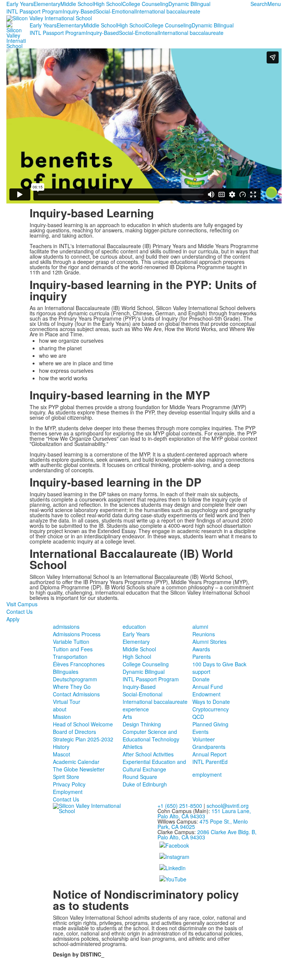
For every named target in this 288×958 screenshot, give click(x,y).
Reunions (203, 634)
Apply (13, 619)
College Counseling (145, 4)
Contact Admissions (76, 694)
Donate (201, 679)
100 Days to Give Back (219, 664)
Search (258, 4)
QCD (198, 716)
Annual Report (209, 754)
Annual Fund (207, 686)
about (59, 709)
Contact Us (19, 611)
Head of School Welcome (83, 724)
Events (200, 731)
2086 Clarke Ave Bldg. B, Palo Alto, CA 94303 (207, 834)
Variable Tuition (71, 641)
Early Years (19, 4)
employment (207, 774)
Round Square (140, 776)
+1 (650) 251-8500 (180, 805)
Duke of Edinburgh (145, 784)
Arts (127, 716)
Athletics (132, 746)
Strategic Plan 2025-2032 (83, 739)
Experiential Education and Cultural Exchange (154, 765)
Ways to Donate (211, 701)
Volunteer (203, 739)
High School (108, 4)
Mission (62, 716)
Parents (201, 656)
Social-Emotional (115, 11)
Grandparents (208, 746)
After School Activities (148, 754)
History (61, 746)
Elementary (46, 4)
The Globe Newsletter (79, 769)
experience (136, 709)
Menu (274, 4)
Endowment (206, 694)
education (134, 626)
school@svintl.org (228, 805)
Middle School (77, 4)
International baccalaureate (167, 11)
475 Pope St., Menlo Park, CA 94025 (203, 824)
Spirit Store (66, 776)
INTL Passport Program (34, 11)
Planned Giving (210, 724)
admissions (66, 626)
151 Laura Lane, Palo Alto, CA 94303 (204, 813)
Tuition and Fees (73, 649)
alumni (200, 626)
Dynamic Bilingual (189, 4)
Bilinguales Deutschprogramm (75, 675)
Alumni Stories (209, 641)
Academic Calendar (76, 761)
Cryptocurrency (210, 709)
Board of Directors (74, 731)
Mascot (61, 754)
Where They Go (72, 686)
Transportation (70, 656)
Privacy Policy (69, 784)
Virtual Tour (66, 701)
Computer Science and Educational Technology (151, 735)
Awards (201, 649)
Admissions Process (76, 634)
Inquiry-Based (79, 11)
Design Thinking (142, 724)
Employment (67, 791)
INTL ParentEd (210, 761)
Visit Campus (22, 604)
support (201, 671)
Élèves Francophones (79, 664)
